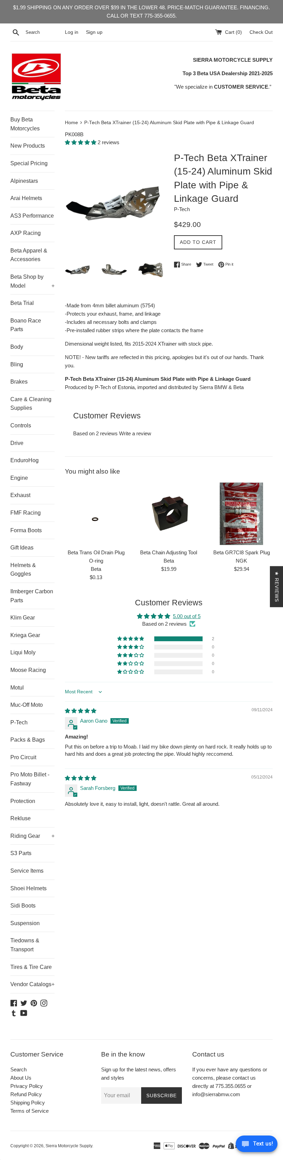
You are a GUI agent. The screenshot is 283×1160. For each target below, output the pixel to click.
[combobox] (44, 32)
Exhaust (20, 495)
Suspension (25, 923)
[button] (81, 142)
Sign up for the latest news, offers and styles (138, 1074)
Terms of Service (29, 1111)
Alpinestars (24, 181)
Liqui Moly (23, 652)
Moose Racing (28, 670)
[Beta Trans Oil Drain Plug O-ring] (96, 514)
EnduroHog (24, 460)
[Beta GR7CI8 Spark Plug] (241, 514)
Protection (22, 801)
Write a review (135, 433)
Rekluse (20, 818)
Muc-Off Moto (26, 705)
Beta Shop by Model (32, 281)
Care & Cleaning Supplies (30, 403)
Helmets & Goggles (23, 569)
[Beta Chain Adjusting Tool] (169, 514)
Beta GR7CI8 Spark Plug (241, 552)
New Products (27, 146)
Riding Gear (32, 836)
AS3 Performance (32, 216)
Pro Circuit (23, 757)
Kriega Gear (25, 635)
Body (16, 347)
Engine (19, 478)
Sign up (94, 32)
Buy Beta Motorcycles (25, 124)
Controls (20, 425)
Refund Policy (26, 1094)
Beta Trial (22, 303)
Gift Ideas (21, 548)
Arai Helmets (26, 198)
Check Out (261, 32)
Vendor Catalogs (32, 984)
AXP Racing (25, 233)
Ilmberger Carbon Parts (31, 595)
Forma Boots (26, 530)
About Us (20, 1078)
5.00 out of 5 (187, 616)
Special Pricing (29, 163)
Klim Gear (22, 618)
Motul (17, 688)
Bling (16, 364)
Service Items (26, 871)
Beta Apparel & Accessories (28, 255)
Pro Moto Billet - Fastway (29, 779)
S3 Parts (20, 853)
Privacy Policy (26, 1086)
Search (18, 1069)
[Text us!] (256, 1145)
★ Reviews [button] (277, 586)
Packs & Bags (27, 740)
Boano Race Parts (25, 325)
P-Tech (19, 722)
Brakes (19, 382)
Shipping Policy (27, 1103)
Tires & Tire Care (31, 967)
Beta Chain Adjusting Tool (168, 552)
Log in (71, 32)
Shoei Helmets (28, 888)
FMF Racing (25, 513)
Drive (16, 443)
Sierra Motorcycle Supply (69, 1145)
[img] (80, 711)
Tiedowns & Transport (24, 945)
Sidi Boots (23, 906)
